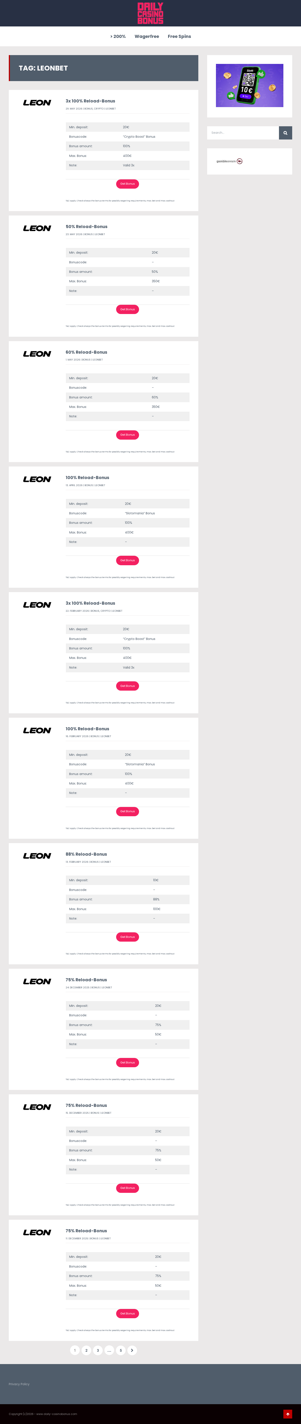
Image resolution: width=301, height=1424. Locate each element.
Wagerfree (147, 36)
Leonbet (111, 108)
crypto (99, 108)
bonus (88, 108)
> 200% (118, 36)
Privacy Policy (19, 1384)
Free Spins (179, 36)
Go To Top (287, 1414)
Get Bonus (127, 184)
